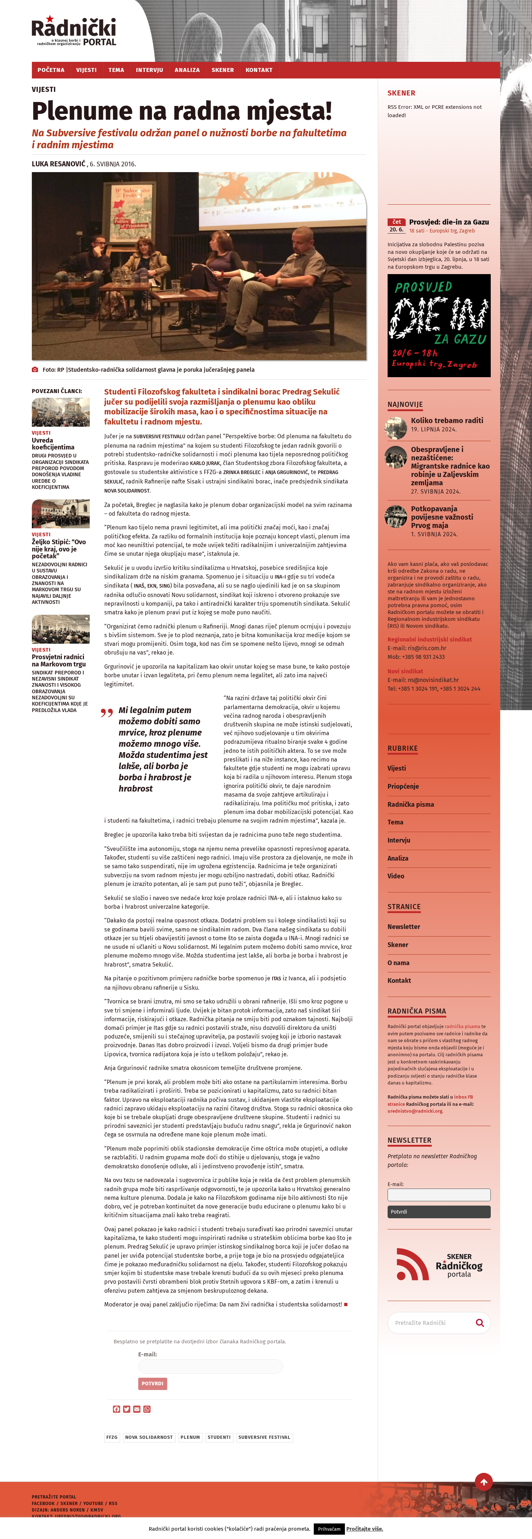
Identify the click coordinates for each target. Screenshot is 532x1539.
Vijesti (86, 70)
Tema (116, 70)
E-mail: (147, 1354)
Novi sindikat (405, 671)
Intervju (149, 70)
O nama (399, 963)
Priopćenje (403, 786)
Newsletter (404, 927)
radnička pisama (462, 1026)
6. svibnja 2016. (113, 164)
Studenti (219, 1437)
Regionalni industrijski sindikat (430, 639)
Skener (223, 70)
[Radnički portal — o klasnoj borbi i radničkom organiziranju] (86, 31)
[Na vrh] (484, 1482)
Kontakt (259, 70)
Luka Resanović (58, 164)
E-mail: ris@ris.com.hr (417, 648)
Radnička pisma (411, 805)
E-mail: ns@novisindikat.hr (423, 680)
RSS (113, 1503)
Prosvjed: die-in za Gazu (449, 222)
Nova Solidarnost (149, 1437)
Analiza (187, 70)
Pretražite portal (54, 1497)
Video (396, 876)
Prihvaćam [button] (329, 1529)
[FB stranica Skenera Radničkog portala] (439, 1286)
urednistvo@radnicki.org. (415, 1111)
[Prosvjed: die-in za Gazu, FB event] (439, 375)
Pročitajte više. (364, 1529)
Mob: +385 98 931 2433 (416, 656)
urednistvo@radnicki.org (88, 1516)
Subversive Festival (264, 1437)
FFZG (112, 1437)
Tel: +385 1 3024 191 (412, 688)
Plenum (190, 1437)
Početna (51, 70)
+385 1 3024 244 (460, 688)
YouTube (93, 1503)
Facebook (43, 1503)
